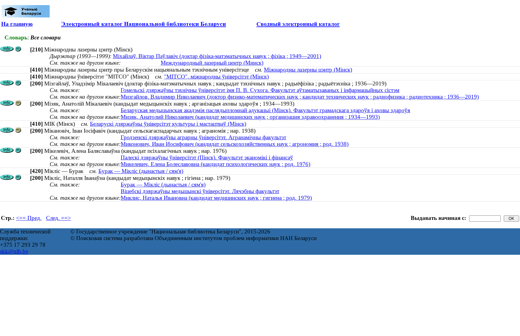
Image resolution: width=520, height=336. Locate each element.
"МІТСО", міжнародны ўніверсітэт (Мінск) (216, 76)
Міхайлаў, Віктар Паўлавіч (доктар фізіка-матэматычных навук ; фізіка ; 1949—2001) (217, 56)
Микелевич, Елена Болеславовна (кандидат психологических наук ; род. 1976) (215, 164)
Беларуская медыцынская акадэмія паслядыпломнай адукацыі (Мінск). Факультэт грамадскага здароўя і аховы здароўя (265, 110)
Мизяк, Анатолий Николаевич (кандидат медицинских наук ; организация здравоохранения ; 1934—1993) (250, 117)
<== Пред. (29, 218)
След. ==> (58, 218)
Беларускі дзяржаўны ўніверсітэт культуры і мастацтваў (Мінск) (168, 124)
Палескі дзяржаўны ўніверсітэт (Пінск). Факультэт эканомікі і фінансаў (207, 157)
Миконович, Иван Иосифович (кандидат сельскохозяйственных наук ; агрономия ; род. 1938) (234, 144)
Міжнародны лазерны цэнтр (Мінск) (308, 69)
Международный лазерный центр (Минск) (212, 63)
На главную (17, 24)
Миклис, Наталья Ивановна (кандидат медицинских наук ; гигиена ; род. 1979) (216, 198)
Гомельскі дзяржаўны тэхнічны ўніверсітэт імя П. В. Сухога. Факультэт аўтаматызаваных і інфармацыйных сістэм (260, 90)
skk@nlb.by (14, 251)
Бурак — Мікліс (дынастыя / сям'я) (140, 171)
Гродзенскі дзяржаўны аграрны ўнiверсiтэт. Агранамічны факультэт (203, 137)
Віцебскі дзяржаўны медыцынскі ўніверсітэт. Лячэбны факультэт (200, 191)
